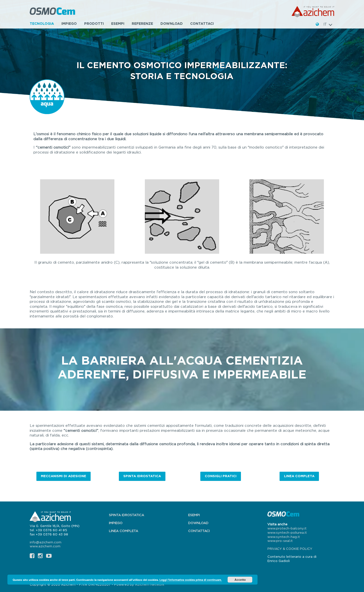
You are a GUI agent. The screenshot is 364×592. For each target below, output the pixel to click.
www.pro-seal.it (280, 540)
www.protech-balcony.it (287, 528)
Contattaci (202, 23)
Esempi (117, 23)
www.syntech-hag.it (283, 536)
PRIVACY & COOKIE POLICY (289, 548)
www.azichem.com (45, 546)
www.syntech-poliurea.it (287, 532)
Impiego (69, 23)
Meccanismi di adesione (63, 476)
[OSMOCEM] (53, 12)
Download (171, 23)
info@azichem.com (45, 542)
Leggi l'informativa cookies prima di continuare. (190, 580)
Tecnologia (42, 23)
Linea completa (299, 476)
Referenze (142, 23)
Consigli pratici (220, 476)
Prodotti (94, 23)
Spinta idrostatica (142, 476)
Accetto (240, 579)
